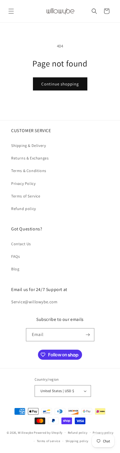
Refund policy (23, 208)
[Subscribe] (88, 334)
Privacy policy (103, 433)
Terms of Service (25, 196)
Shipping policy (77, 441)
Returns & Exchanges (30, 158)
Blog (15, 268)
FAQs (15, 256)
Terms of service (48, 441)
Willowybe (25, 432)
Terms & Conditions (28, 170)
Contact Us (21, 243)
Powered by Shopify (48, 432)
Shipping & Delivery (28, 145)
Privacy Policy (23, 183)
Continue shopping (60, 84)
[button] (11, 11)
